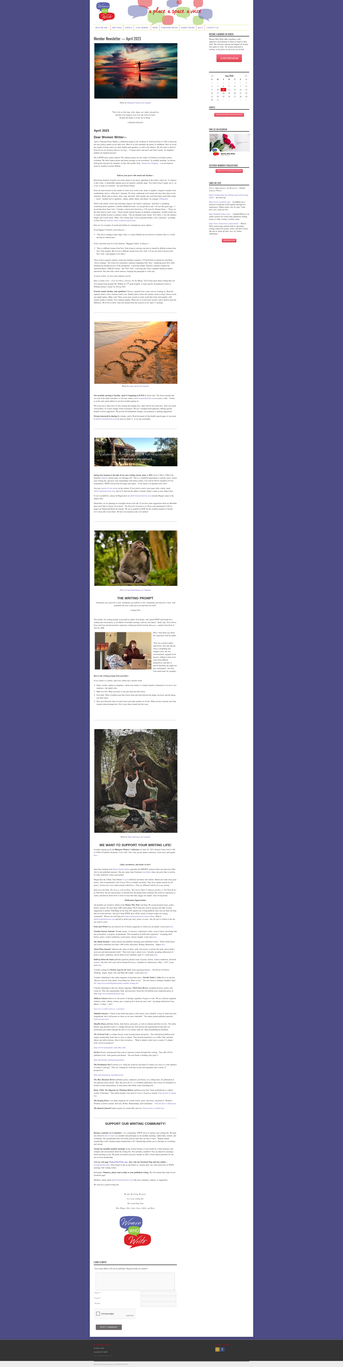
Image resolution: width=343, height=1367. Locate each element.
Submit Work (188, 27)
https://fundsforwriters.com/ (219, 214)
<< (212, 75)
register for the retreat (109, 488)
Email (96, 1298)
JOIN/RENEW (229, 58)
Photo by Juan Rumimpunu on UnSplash (135, 590)
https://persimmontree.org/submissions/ (108, 1075)
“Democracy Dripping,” (150, 163)
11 (223, 89)
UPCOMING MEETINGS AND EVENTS (229, 115)
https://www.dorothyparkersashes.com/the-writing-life (117, 983)
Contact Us (212, 27)
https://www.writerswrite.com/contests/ (223, 223)
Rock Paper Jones (107, 1364)
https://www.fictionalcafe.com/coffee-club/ (110, 1047)
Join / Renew (141, 27)
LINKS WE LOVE (229, 240)
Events (128, 27)
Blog (200, 27)
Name (96, 1292)
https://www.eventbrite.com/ (219, 202)
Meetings (117, 27)
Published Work (169, 27)
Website (97, 1303)
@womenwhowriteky (102, 1165)
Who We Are (101, 27)
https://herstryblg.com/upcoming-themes (109, 1060)
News (155, 27)
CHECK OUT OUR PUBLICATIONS (229, 171)
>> (246, 75)
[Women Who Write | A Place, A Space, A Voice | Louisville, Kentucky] (105, 21)
